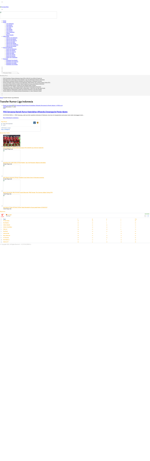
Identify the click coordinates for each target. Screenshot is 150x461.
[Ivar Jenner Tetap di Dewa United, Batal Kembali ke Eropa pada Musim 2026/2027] (11, 206)
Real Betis (5, 231)
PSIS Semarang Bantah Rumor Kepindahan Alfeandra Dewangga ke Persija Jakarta (35, 112)
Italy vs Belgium (5, 129)
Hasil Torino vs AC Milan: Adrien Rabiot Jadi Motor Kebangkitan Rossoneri (22, 86)
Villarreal (5, 229)
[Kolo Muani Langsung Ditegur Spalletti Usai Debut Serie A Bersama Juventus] (11, 176)
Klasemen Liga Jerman (12, 64)
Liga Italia (8, 28)
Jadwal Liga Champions (12, 44)
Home (4, 20)
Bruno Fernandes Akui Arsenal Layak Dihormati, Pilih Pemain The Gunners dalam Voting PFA (26, 82)
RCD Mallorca (6, 239)
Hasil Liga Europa (10, 56)
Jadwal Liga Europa (11, 46)
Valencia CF (5, 241)
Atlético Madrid (6, 225)
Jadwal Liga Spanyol (11, 40)
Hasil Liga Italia (10, 53)
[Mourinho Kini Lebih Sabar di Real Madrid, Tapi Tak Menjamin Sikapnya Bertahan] (11, 161)
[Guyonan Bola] (4, 7)
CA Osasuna (6, 237)
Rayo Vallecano (6, 235)
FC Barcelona (6, 220)
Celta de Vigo (6, 233)
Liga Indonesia (10, 23)
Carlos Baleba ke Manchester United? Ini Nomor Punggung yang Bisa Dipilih (22, 89)
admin (4, 107)
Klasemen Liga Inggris (12, 60)
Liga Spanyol (9, 26)
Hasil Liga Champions (11, 57)
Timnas (8, 33)
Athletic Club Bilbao (7, 227)
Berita (4, 22)
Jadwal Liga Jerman (11, 43)
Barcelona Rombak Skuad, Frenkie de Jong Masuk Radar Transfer (19, 85)
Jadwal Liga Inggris (11, 39)
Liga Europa (9, 30)
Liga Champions (10, 32)
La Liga (10, 214)
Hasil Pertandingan (7, 47)
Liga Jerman (9, 29)
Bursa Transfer (10, 35)
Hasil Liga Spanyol (11, 51)
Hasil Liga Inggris (10, 50)
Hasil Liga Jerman (10, 54)
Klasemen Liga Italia (11, 63)
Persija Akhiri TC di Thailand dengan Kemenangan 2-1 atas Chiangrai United (22, 91)
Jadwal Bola (6, 36)
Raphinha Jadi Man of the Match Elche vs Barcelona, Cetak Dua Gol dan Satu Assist (24, 88)
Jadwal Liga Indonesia (11, 37)
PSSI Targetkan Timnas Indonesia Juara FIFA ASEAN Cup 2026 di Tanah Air (22, 78)
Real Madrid (6, 222)
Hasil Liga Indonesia (11, 49)
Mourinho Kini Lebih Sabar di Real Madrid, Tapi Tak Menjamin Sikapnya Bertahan (24, 79)
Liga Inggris (9, 25)
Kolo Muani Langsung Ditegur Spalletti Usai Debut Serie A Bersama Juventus (22, 81)
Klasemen (5, 58)
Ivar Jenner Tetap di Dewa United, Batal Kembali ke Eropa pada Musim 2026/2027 (23, 84)
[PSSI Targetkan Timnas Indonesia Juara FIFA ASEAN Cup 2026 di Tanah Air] (11, 146)
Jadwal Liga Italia (10, 42)
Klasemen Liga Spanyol (12, 61)
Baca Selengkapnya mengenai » (11, 117)
